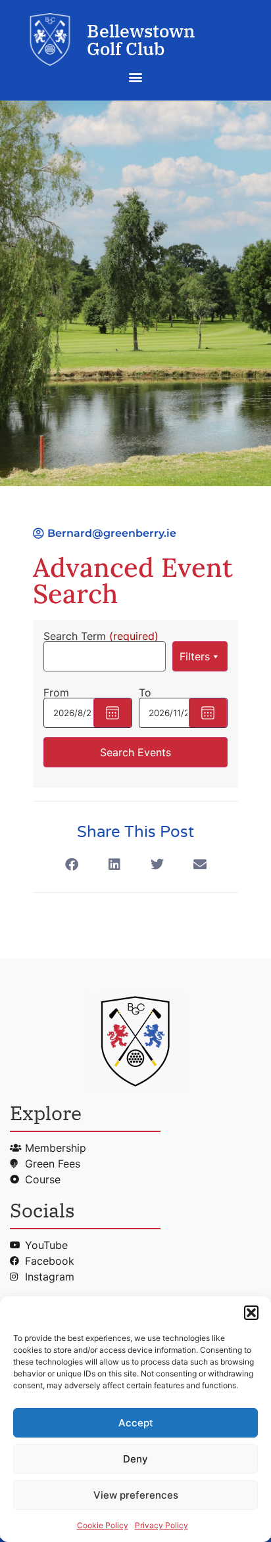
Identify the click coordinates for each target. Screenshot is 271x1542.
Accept (135, 1423)
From (56, 692)
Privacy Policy (161, 1525)
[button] (251, 1312)
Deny (135, 1459)
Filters (195, 656)
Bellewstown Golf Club (141, 39)
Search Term (101, 636)
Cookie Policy (102, 1525)
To (145, 692)
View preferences (135, 1495)
